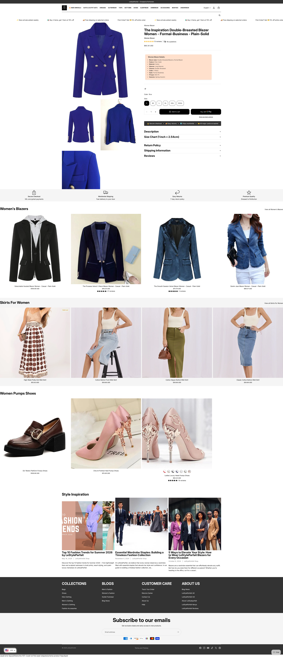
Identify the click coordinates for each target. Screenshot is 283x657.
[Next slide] (66, 249)
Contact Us (146, 597)
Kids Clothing (66, 597)
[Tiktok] (212, 648)
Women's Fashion (108, 593)
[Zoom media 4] (81, 170)
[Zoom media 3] (120, 124)
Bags (64, 589)
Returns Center (147, 593)
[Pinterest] (219, 648)
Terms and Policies (141, 648)
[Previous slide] (3, 249)
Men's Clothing (67, 601)
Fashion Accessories (69, 608)
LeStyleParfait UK (188, 593)
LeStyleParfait (71, 648)
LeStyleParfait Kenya (189, 604)
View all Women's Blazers (274, 209)
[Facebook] (200, 648)
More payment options (206, 117)
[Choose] (67, 281)
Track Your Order (148, 589)
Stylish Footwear (108, 597)
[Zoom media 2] (81, 124)
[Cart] (218, 7)
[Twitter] (216, 648)
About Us (145, 601)
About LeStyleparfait (189, 601)
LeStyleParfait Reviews (190, 608)
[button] (149, 41)
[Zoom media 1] (100, 60)
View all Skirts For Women (273, 303)
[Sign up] (178, 632)
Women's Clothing (68, 604)
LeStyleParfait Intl (188, 597)
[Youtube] (208, 648)
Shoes (64, 593)
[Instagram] (204, 648)
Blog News (106, 601)
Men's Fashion (107, 589)
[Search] (219, 15)
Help (143, 604)
